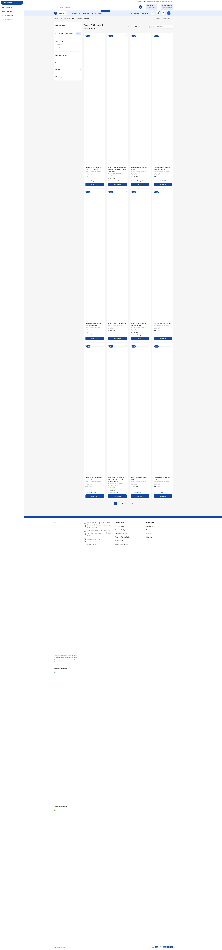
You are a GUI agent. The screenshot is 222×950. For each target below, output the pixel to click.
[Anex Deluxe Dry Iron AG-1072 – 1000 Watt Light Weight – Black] (117, 410)
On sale (59, 45)
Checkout (148, 537)
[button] (94, 184)
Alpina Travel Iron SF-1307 (162, 323)
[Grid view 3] (149, 27)
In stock (59, 48)
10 (132, 503)
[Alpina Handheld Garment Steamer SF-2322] (163, 100)
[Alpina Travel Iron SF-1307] (163, 256)
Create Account (150, 526)
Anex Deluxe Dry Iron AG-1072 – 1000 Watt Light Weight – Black (116, 479)
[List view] (146, 27)
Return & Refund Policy (122, 537)
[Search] (140, 7)
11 (135, 503)
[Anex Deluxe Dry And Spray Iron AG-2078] (94, 410)
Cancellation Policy (121, 533)
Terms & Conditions (121, 544)
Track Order (119, 540)
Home (56, 18)
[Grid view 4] (153, 27)
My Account (149, 530)
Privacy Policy (119, 526)
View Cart (148, 533)
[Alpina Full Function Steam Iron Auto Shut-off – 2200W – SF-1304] (117, 100)
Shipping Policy (120, 530)
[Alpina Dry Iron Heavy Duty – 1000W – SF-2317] (94, 100)
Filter (78, 33)
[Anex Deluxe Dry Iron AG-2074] (140, 410)
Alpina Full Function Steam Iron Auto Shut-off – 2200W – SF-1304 (117, 169)
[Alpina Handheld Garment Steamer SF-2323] (94, 256)
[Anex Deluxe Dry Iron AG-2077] (163, 410)
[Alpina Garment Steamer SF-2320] (140, 100)
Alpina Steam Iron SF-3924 (117, 323)
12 (138, 503)
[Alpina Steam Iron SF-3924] (117, 256)
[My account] (152, 13)
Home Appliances (65, 18)
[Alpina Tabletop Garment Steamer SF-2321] (140, 256)
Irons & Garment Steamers (93, 171)
